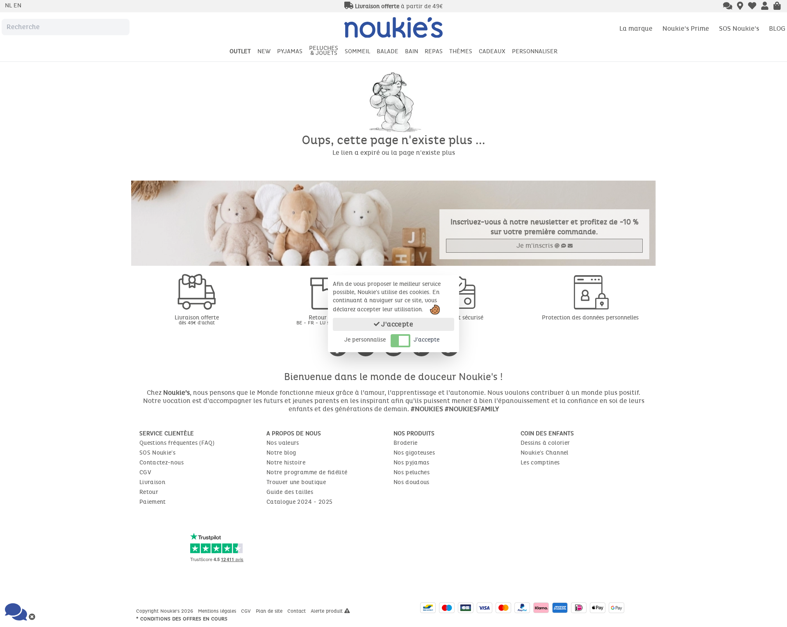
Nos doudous (412, 482)
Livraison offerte (197, 319)
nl (9, 5)
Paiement (152, 501)
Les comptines (540, 462)
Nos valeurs (282, 442)
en (17, 5)
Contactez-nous (161, 462)
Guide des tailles (289, 492)
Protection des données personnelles (590, 317)
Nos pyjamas (412, 462)
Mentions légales (218, 611)
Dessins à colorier (545, 442)
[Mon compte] (765, 6)
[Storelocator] (740, 6)
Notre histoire (285, 462)
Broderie (406, 442)
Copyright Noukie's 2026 (165, 611)
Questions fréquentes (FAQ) (176, 442)
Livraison (152, 482)
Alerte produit (327, 611)
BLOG (777, 28)
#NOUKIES (427, 409)
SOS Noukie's (739, 28)
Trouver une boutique (296, 482)
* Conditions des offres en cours (181, 619)
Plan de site (270, 611)
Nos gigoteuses (414, 452)
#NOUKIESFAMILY (472, 409)
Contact (297, 611)
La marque (636, 28)
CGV (145, 472)
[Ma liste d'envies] (752, 6)
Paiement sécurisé (459, 317)
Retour (148, 492)
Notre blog (281, 452)
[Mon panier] (777, 6)
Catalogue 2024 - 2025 (299, 501)
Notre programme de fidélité (306, 472)
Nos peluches (412, 472)
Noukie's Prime (685, 28)
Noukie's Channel (545, 452)
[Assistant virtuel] (727, 6)
